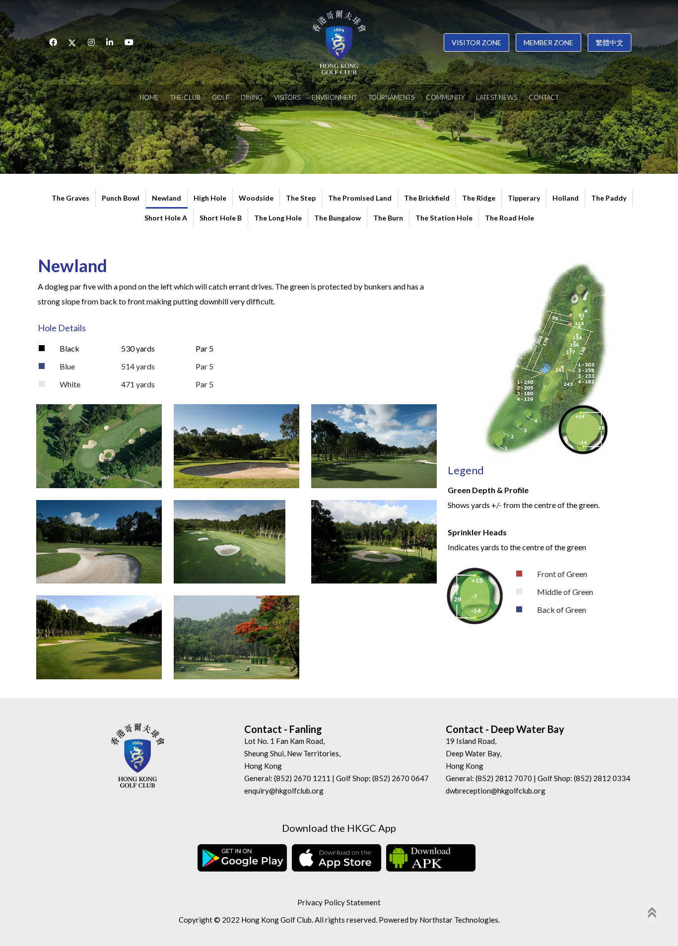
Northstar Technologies (458, 919)
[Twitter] (72, 42)
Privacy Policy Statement (339, 902)
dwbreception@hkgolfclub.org (495, 790)
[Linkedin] (109, 42)
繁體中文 (609, 42)
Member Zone (548, 42)
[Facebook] (53, 42)
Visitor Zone (476, 42)
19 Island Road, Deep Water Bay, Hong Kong (473, 753)
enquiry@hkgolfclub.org (284, 790)
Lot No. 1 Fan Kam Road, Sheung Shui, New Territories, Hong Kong (292, 753)
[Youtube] (129, 42)
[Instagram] (91, 42)
